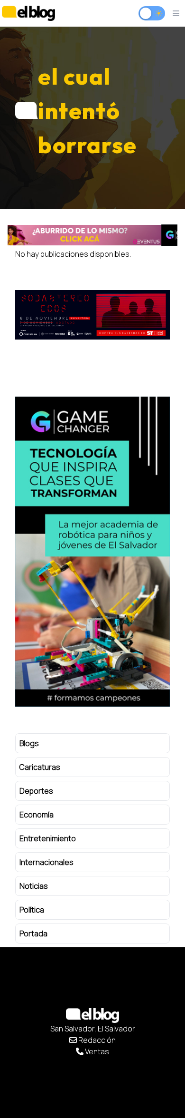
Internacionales (46, 862)
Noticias (33, 886)
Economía (36, 814)
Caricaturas (39, 767)
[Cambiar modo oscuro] (152, 13)
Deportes (36, 791)
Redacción (96, 1040)
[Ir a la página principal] (28, 13)
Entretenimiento (47, 838)
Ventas (96, 1051)
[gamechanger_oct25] (92, 235)
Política (31, 909)
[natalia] (93, 315)
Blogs (29, 743)
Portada (33, 933)
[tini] (93, 552)
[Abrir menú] (176, 13)
